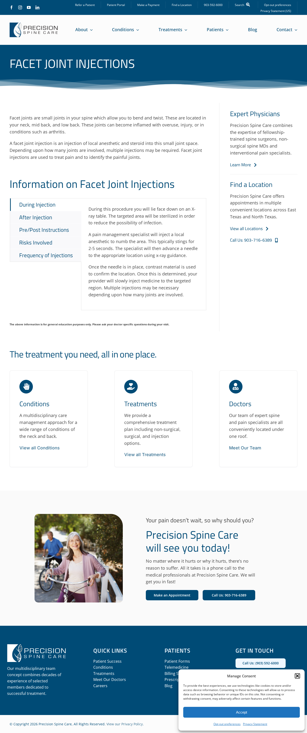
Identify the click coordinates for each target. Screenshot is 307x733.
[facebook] (11, 7)
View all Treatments (145, 454)
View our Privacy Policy (124, 724)
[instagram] (20, 7)
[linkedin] (37, 7)
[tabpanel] (143, 254)
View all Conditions (39, 447)
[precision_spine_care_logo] (34, 25)
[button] (297, 675)
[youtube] (29, 7)
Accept (241, 712)
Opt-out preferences (227, 724)
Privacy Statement (255, 724)
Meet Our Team (245, 447)
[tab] (45, 204)
